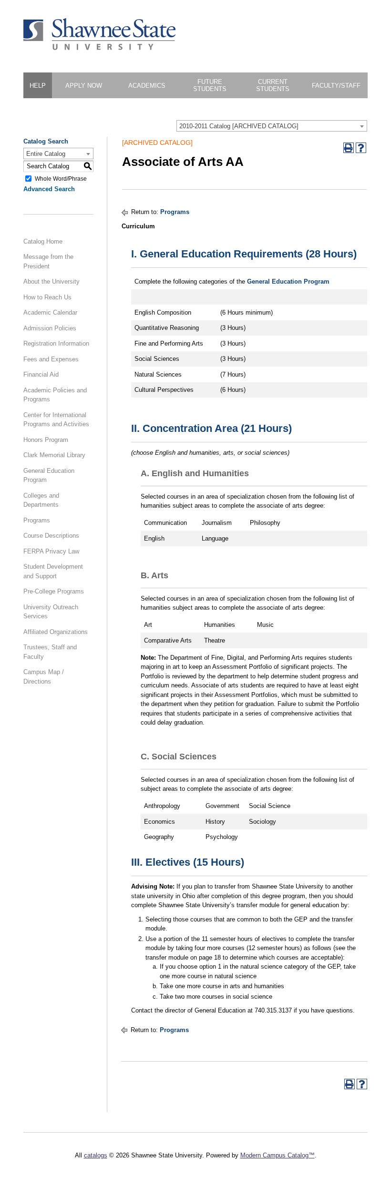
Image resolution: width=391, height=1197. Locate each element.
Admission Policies (49, 328)
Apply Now (83, 85)
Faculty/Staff (336, 85)
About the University (51, 281)
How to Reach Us (47, 297)
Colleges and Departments (41, 500)
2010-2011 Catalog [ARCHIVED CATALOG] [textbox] (238, 126)
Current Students (272, 85)
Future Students (209, 85)
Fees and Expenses (51, 359)
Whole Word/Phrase (61, 178)
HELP (38, 85)
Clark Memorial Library (54, 455)
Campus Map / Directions (43, 676)
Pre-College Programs (53, 591)
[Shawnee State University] (99, 47)
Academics (146, 85)
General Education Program (48, 475)
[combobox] (271, 126)
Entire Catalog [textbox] (45, 153)
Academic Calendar (50, 312)
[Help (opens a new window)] (361, 148)
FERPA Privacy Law (51, 551)
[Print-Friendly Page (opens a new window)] (348, 148)
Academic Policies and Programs (55, 395)
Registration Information (56, 343)
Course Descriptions (51, 535)
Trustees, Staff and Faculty (50, 652)
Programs (36, 520)
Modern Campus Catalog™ (277, 1155)
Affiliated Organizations (55, 631)
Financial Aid (41, 374)
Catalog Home (42, 241)
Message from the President (48, 261)
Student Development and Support (53, 571)
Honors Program (45, 439)
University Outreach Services (50, 612)
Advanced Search (49, 189)
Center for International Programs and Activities (56, 419)
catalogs (95, 1155)
